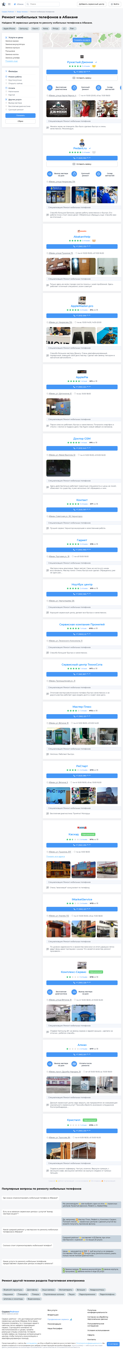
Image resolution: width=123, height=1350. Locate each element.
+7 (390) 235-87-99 (83, 1131)
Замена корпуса (12, 48)
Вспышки (81, 1290)
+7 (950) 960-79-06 (83, 550)
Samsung (24, 29)
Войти (116, 4)
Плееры (35, 1294)
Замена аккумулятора (15, 44)
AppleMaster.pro (82, 306)
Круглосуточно (15, 80)
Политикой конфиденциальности (89, 1343)
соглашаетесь (32, 1343)
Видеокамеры (34, 1299)
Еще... (72, 28)
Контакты (91, 1339)
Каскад (74, 834)
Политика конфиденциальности (97, 1311)
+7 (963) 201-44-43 (83, 1054)
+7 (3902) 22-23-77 (83, 634)
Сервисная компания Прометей (82, 624)
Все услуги (52, 1310)
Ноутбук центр (82, 584)
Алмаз (82, 1045)
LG (64, 29)
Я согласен (113, 1344)
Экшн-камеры (48, 1290)
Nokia (45, 29)
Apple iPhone (9, 29)
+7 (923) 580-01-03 (83, 776)
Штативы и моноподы (13, 1299)
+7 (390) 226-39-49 (83, 983)
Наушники (8, 1294)
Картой (11, 95)
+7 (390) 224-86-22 (83, 387)
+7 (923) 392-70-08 (83, 158)
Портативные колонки (54, 1294)
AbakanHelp (82, 236)
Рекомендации (54, 1324)
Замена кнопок (12, 54)
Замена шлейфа (12, 58)
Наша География (55, 1328)
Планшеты (22, 1294)
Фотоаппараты (65, 1290)
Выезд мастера (15, 103)
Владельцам (53, 1315)
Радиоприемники (87, 1294)
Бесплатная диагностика (19, 106)
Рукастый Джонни (80, 62)
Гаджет (82, 540)
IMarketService (82, 899)
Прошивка (10, 51)
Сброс (20, 121)
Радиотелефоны (107, 1294)
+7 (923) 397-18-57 (83, 510)
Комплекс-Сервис (73, 972)
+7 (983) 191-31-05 (83, 72)
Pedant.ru (80, 148)
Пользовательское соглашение (95, 1325)
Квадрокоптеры (97, 1290)
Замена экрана (11, 41)
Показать (20, 115)
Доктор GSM (82, 438)
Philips (55, 29)
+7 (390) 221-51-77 (83, 716)
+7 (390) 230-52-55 (83, 845)
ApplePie (82, 377)
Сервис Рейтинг (8, 12)
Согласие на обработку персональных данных (97, 1318)
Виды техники (22, 12)
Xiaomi (35, 29)
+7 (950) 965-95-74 (83, 594)
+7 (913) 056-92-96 (83, 315)
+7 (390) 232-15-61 (83, 246)
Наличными (13, 91)
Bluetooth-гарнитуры (13, 1290)
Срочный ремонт (16, 110)
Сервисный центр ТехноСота (82, 664)
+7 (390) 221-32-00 (83, 909)
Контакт (82, 500)
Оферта (90, 1335)
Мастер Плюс (82, 706)
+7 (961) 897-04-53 (83, 674)
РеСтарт (82, 766)
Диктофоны (32, 1290)
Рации (72, 1294)
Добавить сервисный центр (91, 4)
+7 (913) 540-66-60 (83, 448)
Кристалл (73, 1120)
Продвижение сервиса (58, 1319)
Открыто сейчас (15, 83)
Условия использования (98, 1330)
